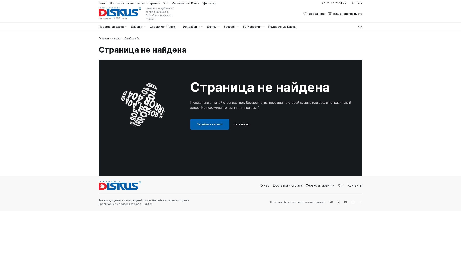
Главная (104, 38)
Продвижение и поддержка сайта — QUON (126, 203)
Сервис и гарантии (320, 185)
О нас (264, 185)
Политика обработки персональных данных (297, 202)
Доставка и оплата (287, 185)
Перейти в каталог (210, 124)
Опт (341, 185)
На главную (242, 124)
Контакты (355, 185)
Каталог (117, 38)
